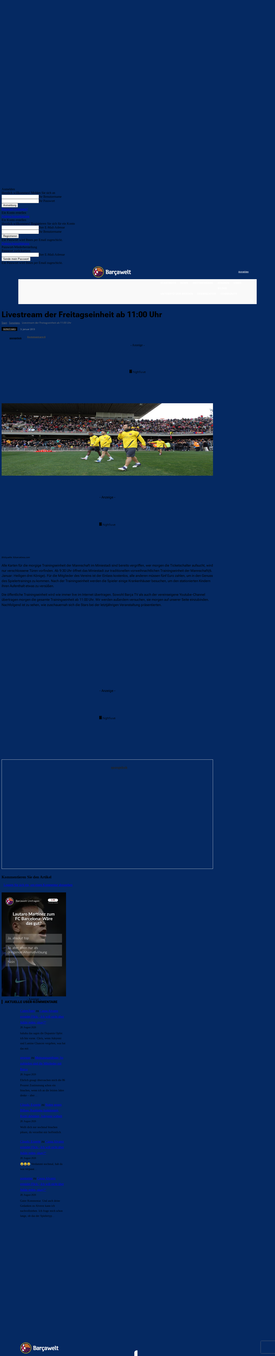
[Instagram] (219, 272)
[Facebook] (210, 272)
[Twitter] (227, 272)
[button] (251, 300)
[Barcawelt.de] (112, 271)
